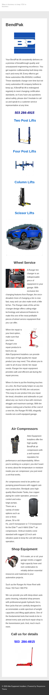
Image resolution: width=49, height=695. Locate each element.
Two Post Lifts (25, 120)
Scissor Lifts (24, 213)
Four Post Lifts (24, 151)
